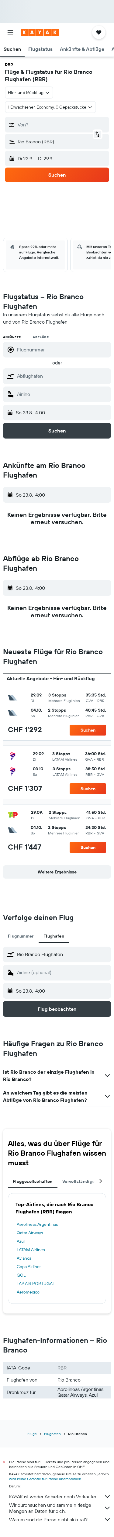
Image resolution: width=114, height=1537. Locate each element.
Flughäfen (52, 1433)
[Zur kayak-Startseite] (40, 32)
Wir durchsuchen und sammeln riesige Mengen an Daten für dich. (50, 1508)
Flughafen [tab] (53, 936)
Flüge (32, 1433)
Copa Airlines (29, 1266)
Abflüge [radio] (41, 337)
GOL (21, 1275)
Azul (21, 1241)
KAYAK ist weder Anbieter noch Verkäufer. (53, 1496)
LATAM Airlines (31, 1249)
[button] (10, 32)
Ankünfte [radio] (12, 337)
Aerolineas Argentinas (37, 1224)
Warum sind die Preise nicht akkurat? (48, 1519)
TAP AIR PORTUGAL (36, 1283)
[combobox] (62, 376)
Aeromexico (28, 1292)
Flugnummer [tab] (21, 936)
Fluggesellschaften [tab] (33, 1181)
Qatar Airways (30, 1232)
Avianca (24, 1258)
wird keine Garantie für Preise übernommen (45, 1479)
